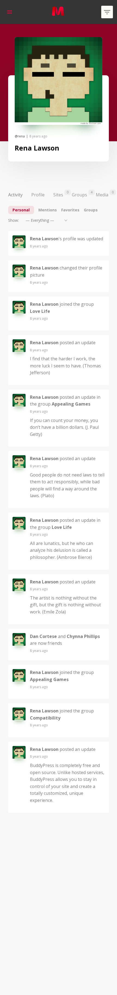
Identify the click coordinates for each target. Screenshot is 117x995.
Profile (38, 195)
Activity (15, 195)
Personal (21, 209)
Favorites (70, 209)
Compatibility (45, 718)
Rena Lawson (44, 239)
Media (102, 194)
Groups (79, 194)
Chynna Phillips (83, 636)
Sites (58, 194)
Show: (13, 220)
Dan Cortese (43, 636)
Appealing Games (71, 404)
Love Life (40, 311)
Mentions (47, 209)
